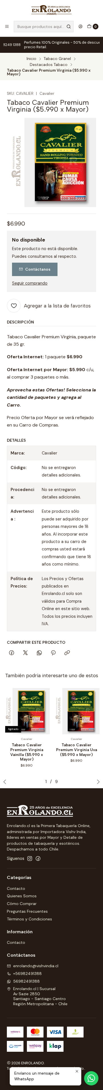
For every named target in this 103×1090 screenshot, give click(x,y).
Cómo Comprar (22, 903)
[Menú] (6, 27)
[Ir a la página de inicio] (51, 10)
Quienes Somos (22, 895)
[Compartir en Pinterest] (53, 653)
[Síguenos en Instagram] (30, 858)
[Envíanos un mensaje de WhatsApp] (91, 1078)
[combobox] (44, 26)
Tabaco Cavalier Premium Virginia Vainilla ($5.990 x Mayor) (26, 752)
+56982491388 (27, 973)
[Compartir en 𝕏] (25, 653)
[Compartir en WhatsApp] (39, 653)
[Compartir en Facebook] (11, 653)
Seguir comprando (29, 283)
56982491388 (26, 981)
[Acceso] (80, 27)
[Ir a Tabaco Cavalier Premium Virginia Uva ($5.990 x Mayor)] (76, 711)
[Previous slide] (6, 781)
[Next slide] (97, 781)
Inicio (31, 59)
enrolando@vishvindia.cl (35, 965)
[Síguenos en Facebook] (38, 858)
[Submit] (69, 26)
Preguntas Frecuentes (27, 911)
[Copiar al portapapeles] (67, 653)
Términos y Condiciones (29, 919)
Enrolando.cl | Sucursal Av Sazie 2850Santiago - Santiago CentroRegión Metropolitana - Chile (40, 996)
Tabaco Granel (57, 59)
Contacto (16, 888)
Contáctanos (37, 269)
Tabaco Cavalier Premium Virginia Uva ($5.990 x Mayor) (76, 750)
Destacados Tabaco (49, 65)
